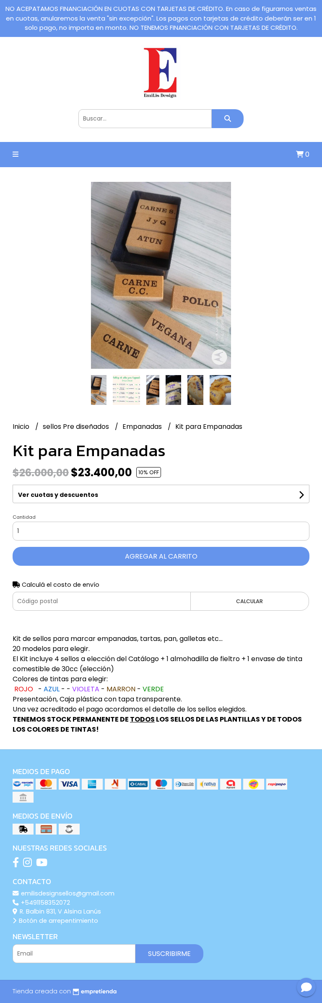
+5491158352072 (44, 902)
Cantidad (24, 517)
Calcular (249, 601)
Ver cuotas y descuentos (58, 495)
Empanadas (143, 426)
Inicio (22, 426)
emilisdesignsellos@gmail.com (66, 893)
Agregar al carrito (161, 556)
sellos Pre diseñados (77, 426)
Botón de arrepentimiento (57, 920)
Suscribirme (169, 953)
